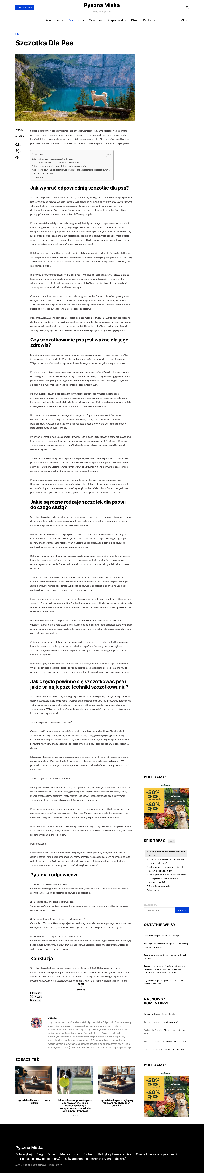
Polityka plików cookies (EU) (40, 1159)
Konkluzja (38, 177)
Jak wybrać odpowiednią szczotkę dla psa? (53, 159)
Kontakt (88, 1154)
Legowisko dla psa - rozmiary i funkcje (33, 1101)
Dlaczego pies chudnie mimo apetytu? (169, 1041)
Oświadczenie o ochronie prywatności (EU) (95, 1159)
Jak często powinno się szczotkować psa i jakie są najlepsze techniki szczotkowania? (72, 169)
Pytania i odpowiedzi (43, 173)
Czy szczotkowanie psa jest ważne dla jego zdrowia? (57, 162)
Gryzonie (95, 20)
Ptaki (134, 20)
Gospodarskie (116, 20)
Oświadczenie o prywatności (156, 1154)
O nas (51, 1154)
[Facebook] (182, 20)
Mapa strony (69, 1154)
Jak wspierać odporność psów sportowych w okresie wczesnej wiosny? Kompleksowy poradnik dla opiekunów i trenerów (75, 1105)
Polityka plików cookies (114, 1154)
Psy (70, 20)
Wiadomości (54, 20)
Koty (81, 20)
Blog (39, 1154)
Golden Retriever (170, 1014)
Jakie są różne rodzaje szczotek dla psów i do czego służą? (60, 166)
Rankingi (149, 20)
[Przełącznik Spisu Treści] (107, 154)
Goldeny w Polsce (152, 1014)
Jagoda (52, 1017)
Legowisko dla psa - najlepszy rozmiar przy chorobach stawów (116, 1103)
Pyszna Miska (102, 5)
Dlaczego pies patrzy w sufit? (165, 1022)
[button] (187, 20)
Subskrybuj (23, 1154)
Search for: (150, 905)
